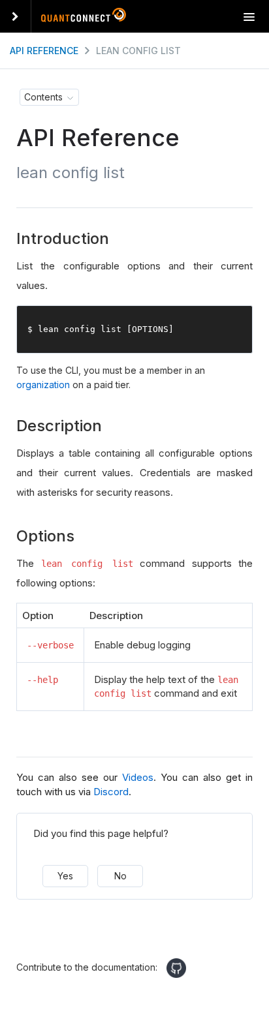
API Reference (44, 50)
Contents (43, 96)
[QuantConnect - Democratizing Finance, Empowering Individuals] (83, 17)
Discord (111, 791)
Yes (65, 875)
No (120, 875)
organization (43, 384)
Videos (137, 777)
